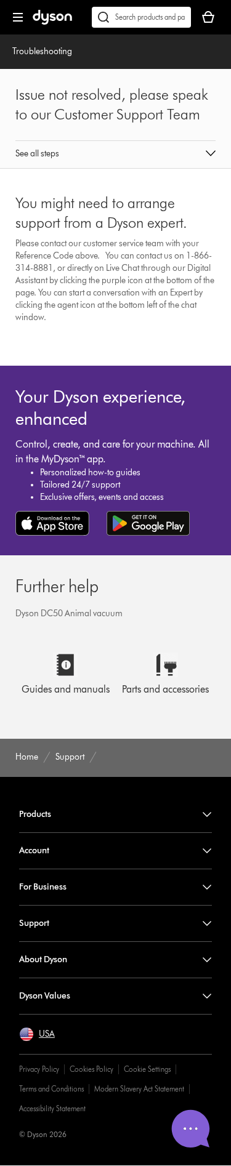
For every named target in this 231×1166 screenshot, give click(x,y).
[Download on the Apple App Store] (52, 523)
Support (34, 923)
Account (34, 850)
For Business (43, 887)
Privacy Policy (39, 1069)
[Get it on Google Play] (148, 523)
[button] (115, 154)
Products (35, 814)
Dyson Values (44, 996)
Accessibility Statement (52, 1108)
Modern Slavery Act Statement (139, 1088)
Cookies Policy (91, 1069)
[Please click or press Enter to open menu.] (18, 17)
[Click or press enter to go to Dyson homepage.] (52, 22)
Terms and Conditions (51, 1088)
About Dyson (43, 959)
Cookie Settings (147, 1069)
